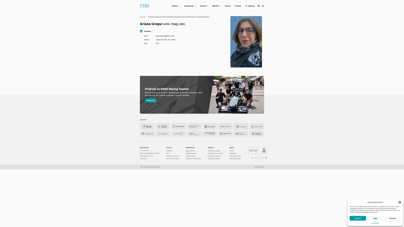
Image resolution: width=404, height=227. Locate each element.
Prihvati (358, 218)
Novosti (228, 6)
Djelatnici (143, 17)
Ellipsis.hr (261, 167)
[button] (400, 202)
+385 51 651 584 (161, 40)
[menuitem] (263, 6)
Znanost (203, 6)
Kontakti (238, 6)
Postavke (392, 218)
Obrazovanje (189, 6)
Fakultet (175, 6)
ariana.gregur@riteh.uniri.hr (164, 36)
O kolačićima (375, 223)
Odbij (375, 218)
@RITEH (215, 6)
